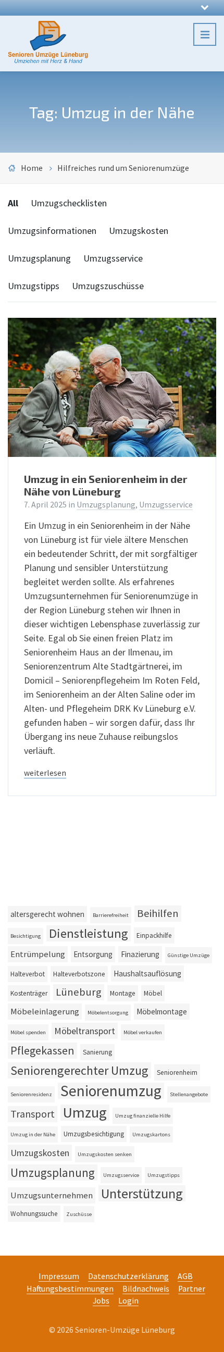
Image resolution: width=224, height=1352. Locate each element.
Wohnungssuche (34, 1213)
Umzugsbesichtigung (94, 1134)
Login (128, 1301)
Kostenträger (28, 993)
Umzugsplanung (39, 258)
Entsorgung (93, 954)
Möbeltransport (84, 1031)
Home (32, 168)
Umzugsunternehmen (51, 1195)
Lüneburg (79, 992)
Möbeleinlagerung (44, 1011)
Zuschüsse (79, 1214)
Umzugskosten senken (105, 1154)
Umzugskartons (151, 1134)
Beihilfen (158, 913)
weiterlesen (45, 773)
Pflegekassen (42, 1050)
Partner (191, 1289)
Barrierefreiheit (111, 915)
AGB (185, 1276)
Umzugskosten (138, 231)
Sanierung (97, 1052)
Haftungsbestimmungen (70, 1289)
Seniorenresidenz (31, 1094)
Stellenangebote (189, 1094)
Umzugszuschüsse (108, 286)
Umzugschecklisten (69, 203)
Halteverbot (27, 974)
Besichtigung (25, 936)
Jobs (101, 1301)
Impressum (59, 1276)
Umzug (85, 1113)
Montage (122, 993)
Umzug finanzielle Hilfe (142, 1115)
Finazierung (140, 954)
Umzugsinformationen (52, 231)
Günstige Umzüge (188, 955)
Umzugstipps (33, 286)
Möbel (153, 993)
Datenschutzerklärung (128, 1276)
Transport (32, 1114)
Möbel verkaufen (142, 1032)
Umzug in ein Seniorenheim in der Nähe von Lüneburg (106, 485)
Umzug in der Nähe (32, 1134)
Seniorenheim (177, 1072)
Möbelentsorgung (108, 1012)
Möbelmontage (161, 1011)
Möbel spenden (28, 1032)
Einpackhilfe (154, 935)
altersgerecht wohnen (47, 914)
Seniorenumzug (110, 1091)
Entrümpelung (37, 954)
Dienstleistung (88, 933)
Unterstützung (142, 1193)
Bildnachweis (145, 1289)
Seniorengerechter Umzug (79, 1070)
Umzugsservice (113, 258)
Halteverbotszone (79, 974)
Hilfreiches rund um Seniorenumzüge (123, 168)
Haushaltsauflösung (147, 973)
